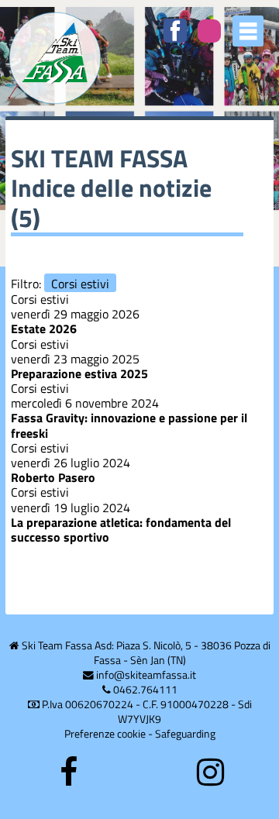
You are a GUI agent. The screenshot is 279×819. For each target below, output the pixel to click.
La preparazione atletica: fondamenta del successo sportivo (121, 529)
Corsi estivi (80, 283)
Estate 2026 (44, 328)
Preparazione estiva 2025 (79, 373)
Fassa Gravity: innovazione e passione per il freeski (129, 425)
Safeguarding (185, 734)
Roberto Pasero (53, 477)
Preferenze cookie (105, 734)
